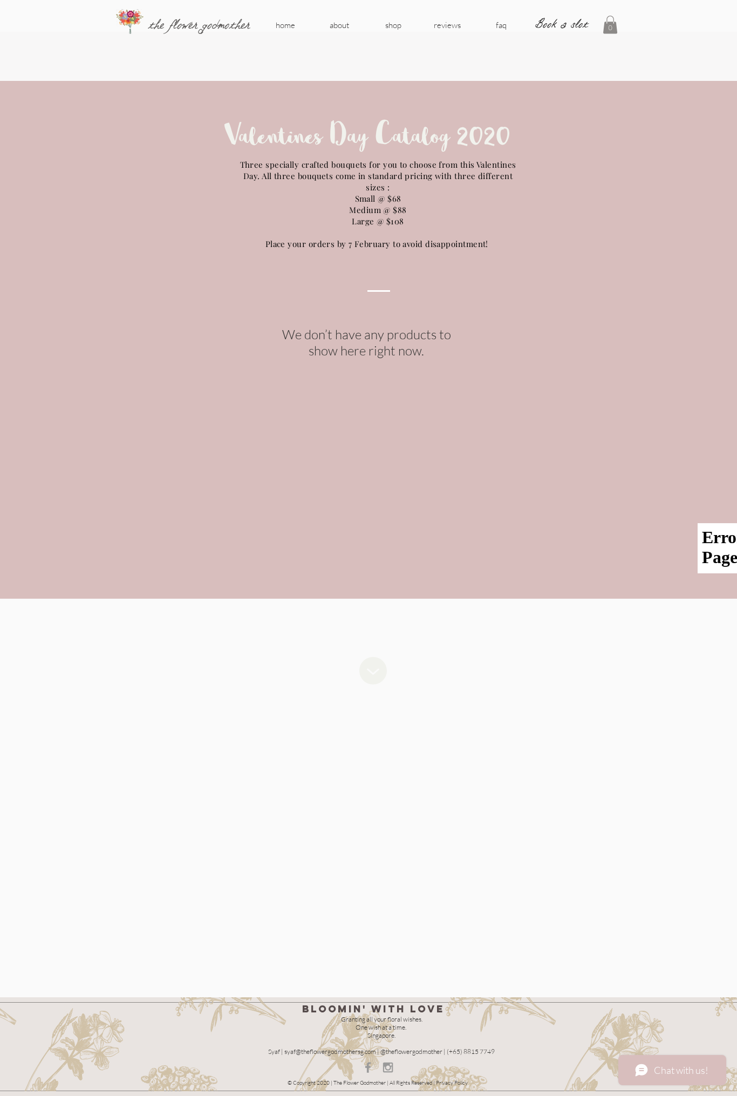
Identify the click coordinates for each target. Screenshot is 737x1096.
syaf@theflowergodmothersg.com (330, 1051)
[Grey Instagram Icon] (388, 1067)
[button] (610, 24)
